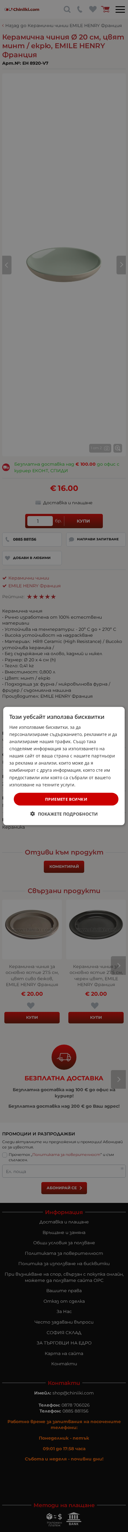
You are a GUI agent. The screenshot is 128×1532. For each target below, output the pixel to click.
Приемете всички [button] (66, 799)
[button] (64, 813)
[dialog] (64, 766)
